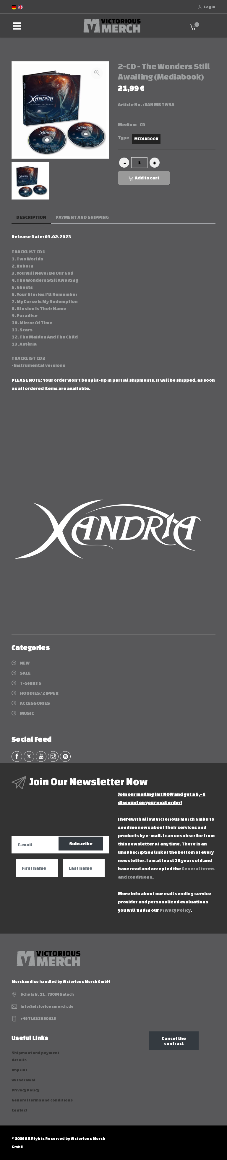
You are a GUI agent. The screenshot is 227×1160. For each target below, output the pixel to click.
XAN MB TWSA (159, 104)
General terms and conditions (42, 1100)
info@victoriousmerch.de (47, 1006)
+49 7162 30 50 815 (38, 1018)
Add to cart (147, 177)
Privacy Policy (175, 910)
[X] (29, 756)
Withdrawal (23, 1080)
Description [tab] (31, 217)
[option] (30, 181)
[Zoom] (97, 73)
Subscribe (81, 843)
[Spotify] (65, 756)
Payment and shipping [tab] (82, 217)
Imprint (19, 1070)
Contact (19, 1110)
